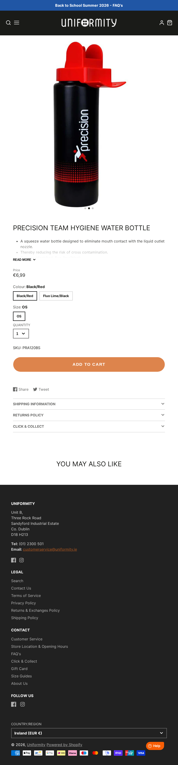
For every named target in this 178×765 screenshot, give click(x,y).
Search (17, 580)
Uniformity (36, 744)
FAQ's (16, 653)
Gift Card (19, 668)
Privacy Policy (23, 603)
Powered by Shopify (64, 744)
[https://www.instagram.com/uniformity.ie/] (21, 560)
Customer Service (26, 639)
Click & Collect (24, 661)
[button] (85, 208)
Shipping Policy (24, 617)
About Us (19, 683)
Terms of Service (26, 595)
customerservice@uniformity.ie (50, 549)
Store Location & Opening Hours (39, 646)
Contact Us (21, 588)
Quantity (21, 325)
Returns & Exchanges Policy (35, 610)
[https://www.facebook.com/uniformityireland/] (13, 560)
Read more (22, 259)
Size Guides (21, 676)
